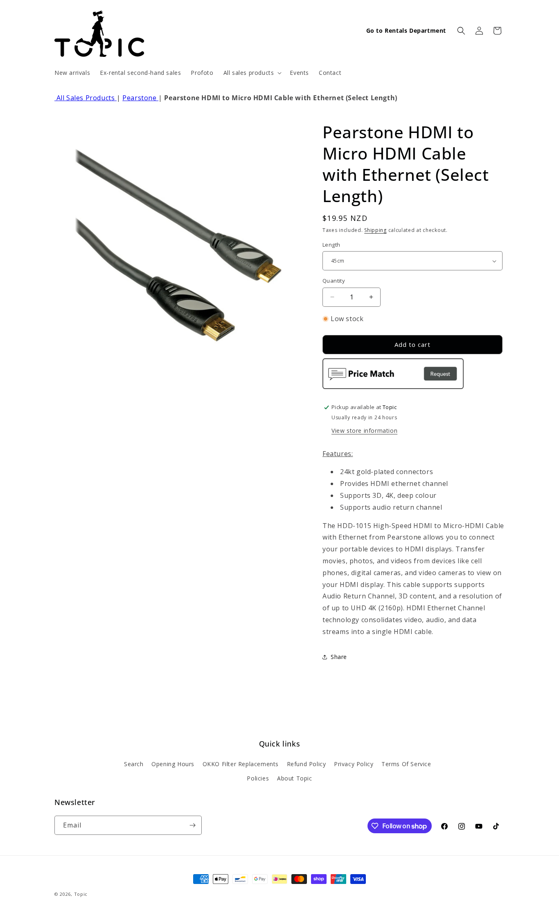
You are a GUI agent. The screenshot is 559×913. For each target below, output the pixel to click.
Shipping (375, 230)
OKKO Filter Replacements (241, 764)
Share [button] (339, 657)
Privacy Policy (353, 764)
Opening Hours (172, 764)
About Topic (294, 778)
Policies (258, 778)
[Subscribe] (192, 825)
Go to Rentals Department (406, 30)
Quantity (333, 280)
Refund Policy (306, 764)
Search (134, 764)
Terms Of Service (406, 764)
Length (331, 244)
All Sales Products (85, 97)
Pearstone (140, 97)
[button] (252, 72)
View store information (364, 430)
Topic (81, 894)
